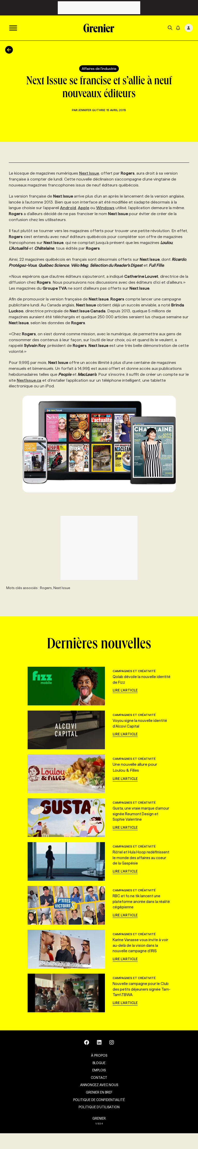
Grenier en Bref (99, 1092)
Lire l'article (125, 690)
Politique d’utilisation (99, 1107)
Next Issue (89, 173)
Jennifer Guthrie (91, 110)
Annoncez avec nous (99, 1085)
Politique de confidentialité (99, 1100)
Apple (83, 208)
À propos (99, 1055)
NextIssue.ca (29, 380)
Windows (105, 208)
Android (68, 208)
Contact (99, 1077)
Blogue (99, 1063)
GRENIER (99, 1118)
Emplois (99, 1070)
